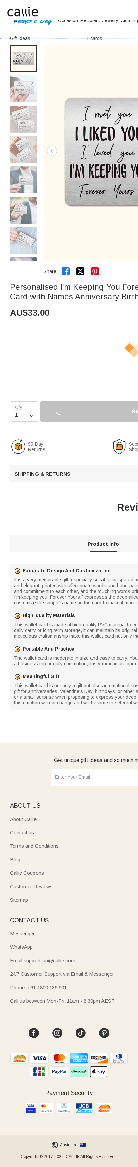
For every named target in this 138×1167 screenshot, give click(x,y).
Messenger (22, 933)
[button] (52, 151)
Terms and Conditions (34, 846)
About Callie (23, 819)
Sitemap (19, 900)
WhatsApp (21, 947)
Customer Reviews (31, 886)
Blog (15, 859)
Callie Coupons (27, 873)
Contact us (22, 832)
